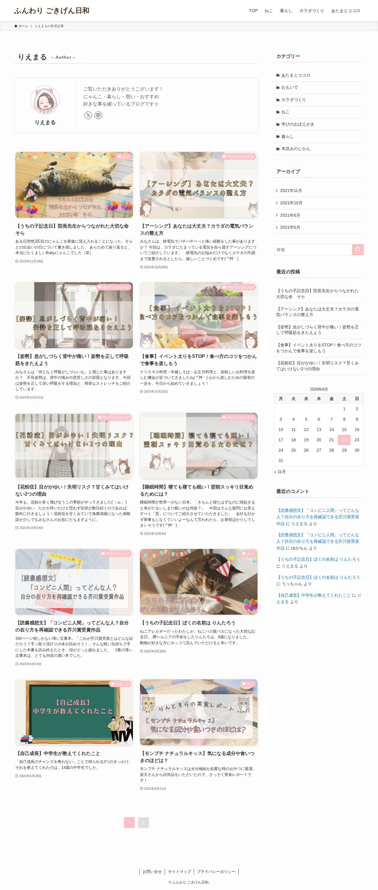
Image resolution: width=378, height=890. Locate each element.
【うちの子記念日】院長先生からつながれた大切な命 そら (317, 293)
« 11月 (280, 471)
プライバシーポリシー (216, 871)
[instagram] (98, 115)
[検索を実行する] (358, 249)
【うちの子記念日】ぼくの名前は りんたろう (318, 559)
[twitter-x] (88, 115)
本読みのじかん (295, 148)
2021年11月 (291, 190)
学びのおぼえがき (298, 124)
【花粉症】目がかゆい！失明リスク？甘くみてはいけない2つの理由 (317, 366)
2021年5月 (290, 227)
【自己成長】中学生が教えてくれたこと (313, 595)
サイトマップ (179, 871)
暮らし (287, 136)
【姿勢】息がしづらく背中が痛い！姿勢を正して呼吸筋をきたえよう (317, 330)
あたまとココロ (295, 75)
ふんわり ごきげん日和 (51, 10)
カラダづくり (293, 99)
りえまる (299, 523)
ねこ (285, 111)
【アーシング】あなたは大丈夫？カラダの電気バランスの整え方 (317, 312)
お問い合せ (152, 871)
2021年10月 (291, 202)
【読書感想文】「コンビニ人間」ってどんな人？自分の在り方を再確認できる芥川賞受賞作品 (317, 517)
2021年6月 (290, 215)
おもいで (289, 87)
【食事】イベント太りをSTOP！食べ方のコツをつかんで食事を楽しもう (319, 348)
